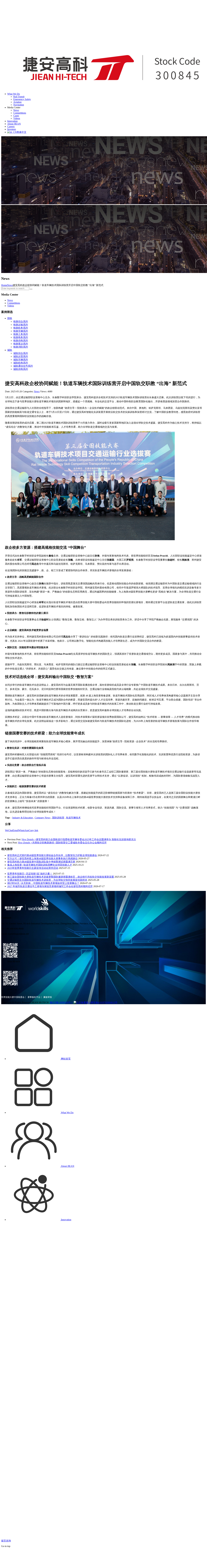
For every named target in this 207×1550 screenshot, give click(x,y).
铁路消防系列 (20, 347)
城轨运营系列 (20, 356)
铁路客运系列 (20, 343)
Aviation (17, 102)
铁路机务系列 (20, 328)
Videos (16, 118)
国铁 (9, 318)
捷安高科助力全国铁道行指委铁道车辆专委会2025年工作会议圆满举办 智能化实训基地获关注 (79, 839)
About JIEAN (14, 123)
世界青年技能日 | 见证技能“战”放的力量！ (29, 873)
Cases (16, 115)
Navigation (18, 104)
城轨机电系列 (20, 362)
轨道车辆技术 (73, 817)
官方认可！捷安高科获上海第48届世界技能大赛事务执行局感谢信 (42, 858)
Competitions (19, 113)
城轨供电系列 (20, 369)
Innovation (12, 121)
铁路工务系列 (20, 334)
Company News (42, 817)
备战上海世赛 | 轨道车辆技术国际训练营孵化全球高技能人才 (39, 865)
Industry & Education (22, 817)
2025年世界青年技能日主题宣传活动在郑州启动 (32, 868)
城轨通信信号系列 (23, 366)
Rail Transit (18, 96)
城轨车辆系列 (20, 359)
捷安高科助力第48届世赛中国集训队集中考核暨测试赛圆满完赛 (41, 861)
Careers (11, 126)
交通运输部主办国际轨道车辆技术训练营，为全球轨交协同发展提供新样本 (47, 880)
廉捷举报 (47, 997)
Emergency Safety (22, 99)
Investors (11, 129)
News (16, 110)
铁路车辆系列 (20, 331)
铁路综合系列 (20, 321)
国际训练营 (58, 817)
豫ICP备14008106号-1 (61, 1002)
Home (4, 285)
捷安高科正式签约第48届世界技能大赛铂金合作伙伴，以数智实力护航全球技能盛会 (52, 855)
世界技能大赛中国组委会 (13, 997)
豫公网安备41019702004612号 (101, 1002)
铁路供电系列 (20, 340)
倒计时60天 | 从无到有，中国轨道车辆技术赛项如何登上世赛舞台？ (43, 883)
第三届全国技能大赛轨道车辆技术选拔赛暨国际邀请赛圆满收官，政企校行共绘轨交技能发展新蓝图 (60, 876)
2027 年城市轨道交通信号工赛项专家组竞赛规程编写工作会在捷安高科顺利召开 (50, 886)
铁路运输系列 (20, 324)
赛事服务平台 (34, 997)
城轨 (9, 350)
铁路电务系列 (20, 337)
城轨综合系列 (20, 353)
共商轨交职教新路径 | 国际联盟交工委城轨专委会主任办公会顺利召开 (62, 842)
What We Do (13, 94)
